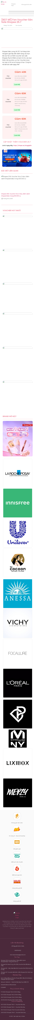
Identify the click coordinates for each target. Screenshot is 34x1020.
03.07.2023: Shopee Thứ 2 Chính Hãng (11, 997)
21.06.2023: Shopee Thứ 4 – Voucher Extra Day (13, 1012)
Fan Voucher (19, 25)
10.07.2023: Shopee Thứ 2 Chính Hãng (11, 994)
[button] (21, 12)
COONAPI (3, 987)
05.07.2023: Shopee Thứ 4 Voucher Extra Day (13, 1010)
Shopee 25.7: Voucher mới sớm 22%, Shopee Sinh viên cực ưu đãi (17, 972)
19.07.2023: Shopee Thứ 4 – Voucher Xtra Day (13, 1004)
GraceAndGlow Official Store (8, 984)
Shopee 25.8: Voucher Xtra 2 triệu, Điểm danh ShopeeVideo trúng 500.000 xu (13, 961)
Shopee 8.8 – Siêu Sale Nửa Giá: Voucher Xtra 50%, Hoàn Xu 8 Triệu (17, 968)
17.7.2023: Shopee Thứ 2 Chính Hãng (10, 992)
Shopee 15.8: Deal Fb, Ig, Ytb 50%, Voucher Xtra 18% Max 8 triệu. (16, 965)
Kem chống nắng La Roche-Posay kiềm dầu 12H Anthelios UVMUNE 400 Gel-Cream (16, 978)
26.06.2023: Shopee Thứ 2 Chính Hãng (11, 1000)
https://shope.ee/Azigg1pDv (22, 145)
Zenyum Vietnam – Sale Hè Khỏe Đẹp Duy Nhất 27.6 (15, 982)
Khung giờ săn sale (26, 4)
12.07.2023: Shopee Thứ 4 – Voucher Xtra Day (13, 1007)
